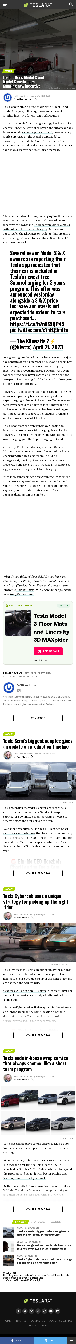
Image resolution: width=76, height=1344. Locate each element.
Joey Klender (23, 756)
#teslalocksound (33, 1277)
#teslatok (17, 1277)
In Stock (63, 605)
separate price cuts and (37, 132)
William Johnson (25, 99)
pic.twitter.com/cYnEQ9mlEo (39, 330)
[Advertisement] (38, 185)
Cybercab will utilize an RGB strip (24, 991)
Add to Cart (51, 651)
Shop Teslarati (20, 605)
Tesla (36, 676)
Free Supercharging (17, 676)
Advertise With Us (60, 1320)
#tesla (7, 1277)
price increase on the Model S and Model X (32, 136)
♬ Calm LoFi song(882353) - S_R (22, 1280)
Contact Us (38, 1320)
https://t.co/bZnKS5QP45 (37, 324)
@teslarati (9, 1272)
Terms (33, 1325)
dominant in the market (29, 494)
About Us (21, 1320)
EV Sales (31, 673)
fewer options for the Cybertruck (24, 1178)
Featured (45, 673)
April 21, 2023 (48, 347)
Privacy (46, 1325)
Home (7, 1320)
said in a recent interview (19, 833)
